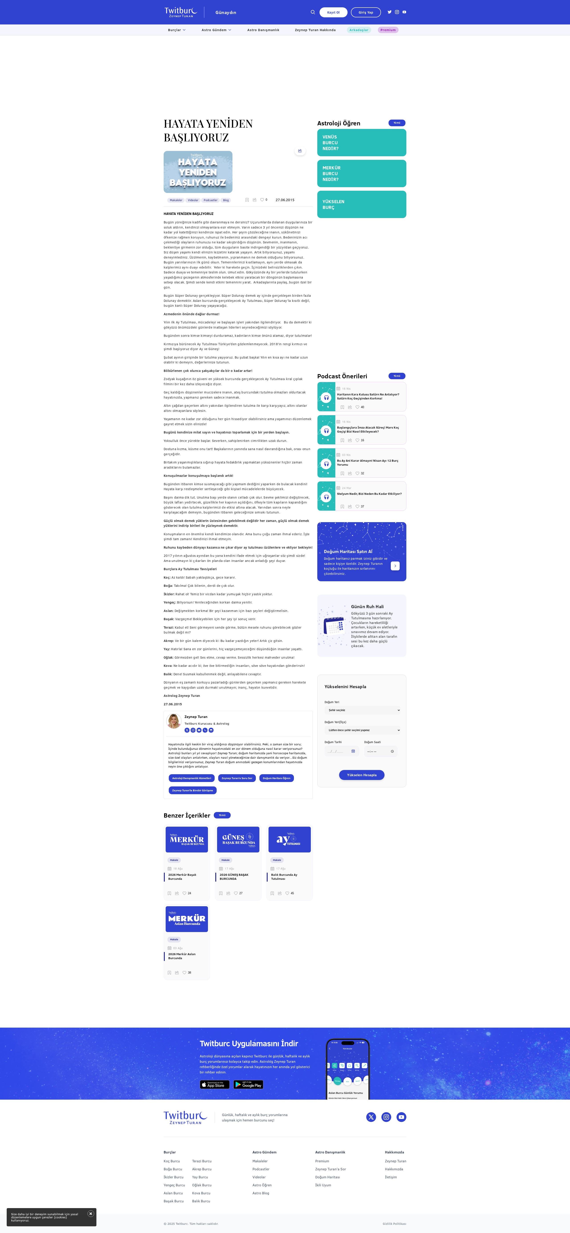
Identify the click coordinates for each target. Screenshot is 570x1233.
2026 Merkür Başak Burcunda (182, 877)
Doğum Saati (372, 742)
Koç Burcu (172, 1161)
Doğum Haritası (327, 1177)
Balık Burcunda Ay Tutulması (284, 877)
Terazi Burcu (202, 1161)
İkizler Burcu (173, 1177)
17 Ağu (229, 868)
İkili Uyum (323, 1185)
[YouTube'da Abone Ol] (401, 1117)
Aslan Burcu (173, 1193)
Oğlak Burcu (202, 1185)
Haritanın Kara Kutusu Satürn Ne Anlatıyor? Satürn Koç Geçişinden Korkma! (368, 396)
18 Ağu (178, 868)
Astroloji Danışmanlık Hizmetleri (191, 778)
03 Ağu (178, 948)
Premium (388, 30)
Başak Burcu (174, 1201)
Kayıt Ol (333, 12)
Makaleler (176, 200)
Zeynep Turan (395, 1161)
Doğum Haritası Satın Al (348, 551)
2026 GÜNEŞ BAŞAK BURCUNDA (234, 877)
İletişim (391, 1177)
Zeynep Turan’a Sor (330, 1169)
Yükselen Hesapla (362, 775)
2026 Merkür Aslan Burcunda (181, 956)
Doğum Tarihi (333, 742)
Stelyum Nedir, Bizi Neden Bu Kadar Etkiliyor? (369, 494)
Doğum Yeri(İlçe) (335, 722)
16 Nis (346, 389)
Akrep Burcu (202, 1169)
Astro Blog (260, 1193)
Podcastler (211, 200)
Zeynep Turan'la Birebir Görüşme (192, 790)
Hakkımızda (394, 1169)
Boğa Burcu (173, 1169)
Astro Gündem (214, 30)
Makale (174, 860)
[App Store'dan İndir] (215, 1084)
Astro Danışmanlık (263, 30)
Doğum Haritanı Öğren (276, 778)
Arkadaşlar (359, 30)
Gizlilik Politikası (394, 1223)
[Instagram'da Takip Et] (386, 1117)
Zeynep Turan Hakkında (315, 30)
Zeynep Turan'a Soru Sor (237, 778)
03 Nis (346, 455)
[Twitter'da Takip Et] (371, 1117)
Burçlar (174, 30)
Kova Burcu (201, 1193)
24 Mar (346, 488)
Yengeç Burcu (174, 1185)
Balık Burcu (201, 1201)
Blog (226, 200)
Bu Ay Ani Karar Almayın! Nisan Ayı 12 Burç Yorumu (367, 463)
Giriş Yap (366, 12)
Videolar (193, 200)
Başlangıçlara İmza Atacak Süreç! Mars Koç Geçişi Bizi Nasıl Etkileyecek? (368, 429)
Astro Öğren (262, 1185)
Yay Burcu (200, 1177)
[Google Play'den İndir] (248, 1084)
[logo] (184, 12)
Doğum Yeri (332, 702)
